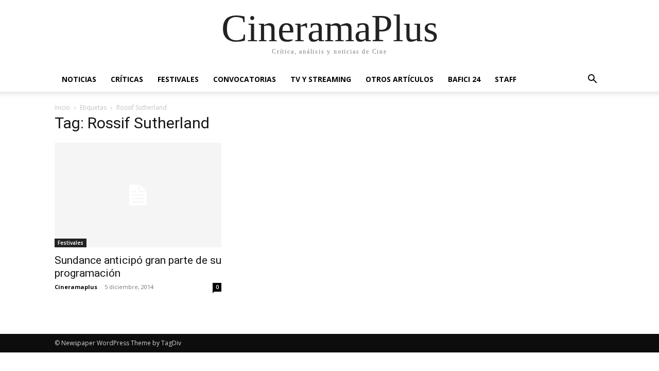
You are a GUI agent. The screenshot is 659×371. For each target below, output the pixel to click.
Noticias (79, 79)
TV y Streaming (320, 79)
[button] (592, 80)
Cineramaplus (76, 287)
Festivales (178, 79)
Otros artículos (399, 79)
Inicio (62, 107)
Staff (505, 79)
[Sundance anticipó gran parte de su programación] (138, 195)
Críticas (127, 79)
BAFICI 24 (464, 79)
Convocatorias (244, 79)
